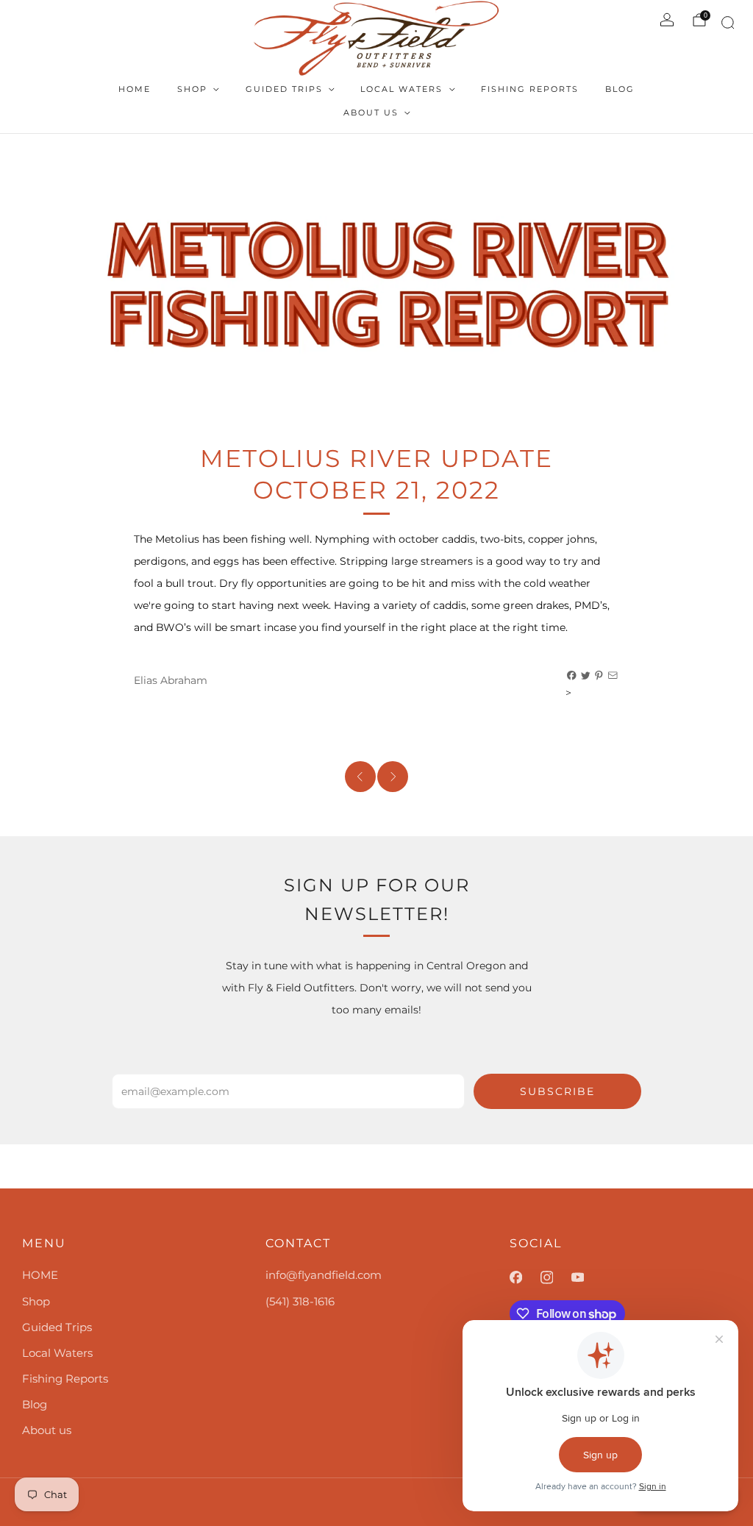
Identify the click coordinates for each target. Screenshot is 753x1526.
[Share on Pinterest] (599, 675)
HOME (134, 89)
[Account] (667, 20)
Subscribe (557, 1091)
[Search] (725, 25)
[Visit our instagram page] (555, 1277)
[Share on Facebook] (572, 675)
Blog (620, 89)
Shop (192, 89)
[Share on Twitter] (586, 675)
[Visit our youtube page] (586, 1277)
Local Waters (401, 89)
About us (371, 112)
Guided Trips (284, 89)
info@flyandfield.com (323, 1275)
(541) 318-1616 (300, 1301)
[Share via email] (613, 675)
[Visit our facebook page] (525, 1277)
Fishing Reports (530, 89)
